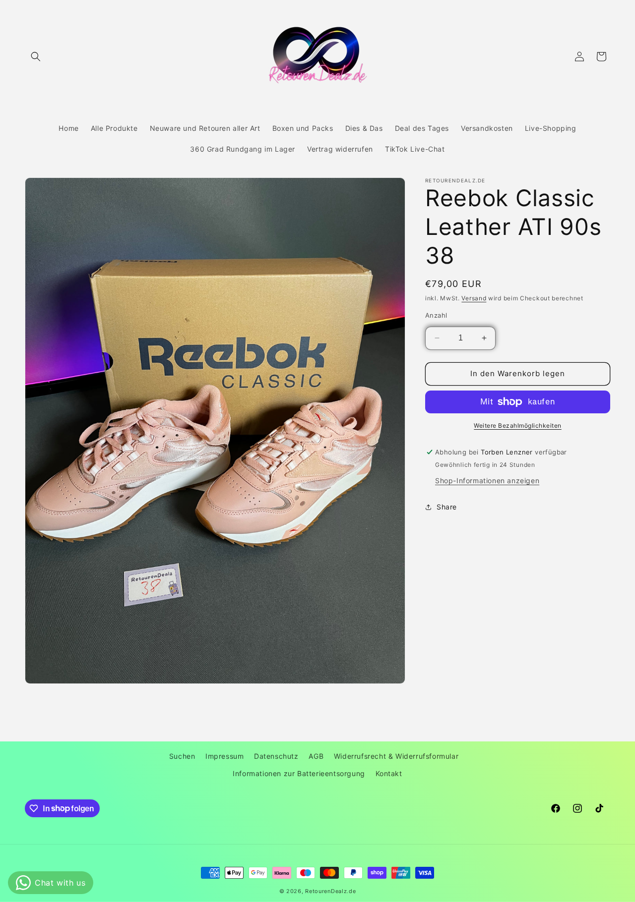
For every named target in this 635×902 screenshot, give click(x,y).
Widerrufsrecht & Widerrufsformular (396, 756)
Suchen (182, 756)
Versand (473, 298)
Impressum (224, 756)
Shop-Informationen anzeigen (487, 480)
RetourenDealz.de (330, 891)
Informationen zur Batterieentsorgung (299, 773)
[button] (36, 56)
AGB (316, 756)
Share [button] (447, 507)
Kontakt (389, 773)
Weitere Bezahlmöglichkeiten (518, 425)
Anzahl (436, 315)
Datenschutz (276, 756)
